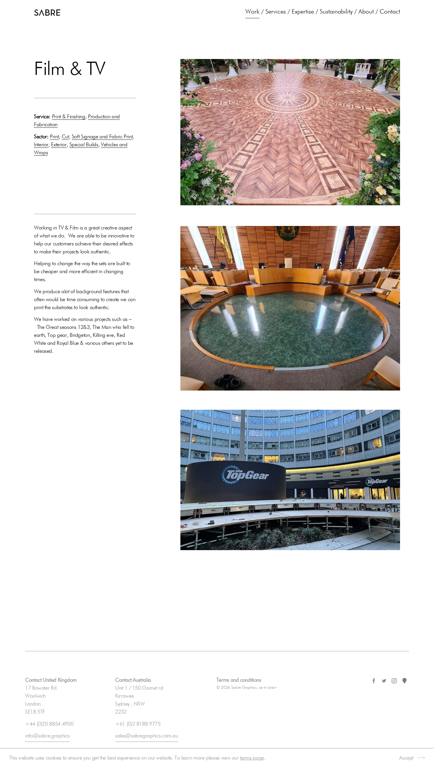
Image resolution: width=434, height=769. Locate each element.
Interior (41, 144)
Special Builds (83, 144)
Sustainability (336, 12)
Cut (65, 137)
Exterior (58, 144)
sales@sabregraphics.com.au (146, 736)
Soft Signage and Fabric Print (102, 137)
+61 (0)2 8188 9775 (138, 724)
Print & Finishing (68, 116)
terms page (252, 758)
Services (275, 12)
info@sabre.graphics (47, 736)
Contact (390, 12)
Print (54, 137)
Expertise (303, 12)
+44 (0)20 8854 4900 (49, 724)
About (366, 12)
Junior (272, 687)
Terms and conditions (238, 680)
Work (252, 12)
